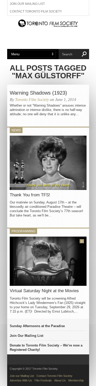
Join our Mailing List (27, 4)
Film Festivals (43, 380)
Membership (76, 380)
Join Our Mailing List (26, 336)
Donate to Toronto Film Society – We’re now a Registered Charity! (46, 347)
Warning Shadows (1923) (38, 93)
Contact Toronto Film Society (36, 11)
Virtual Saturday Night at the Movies (44, 290)
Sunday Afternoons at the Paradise (37, 326)
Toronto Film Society (32, 99)
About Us (60, 380)
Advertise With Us (21, 380)
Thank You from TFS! (30, 194)
